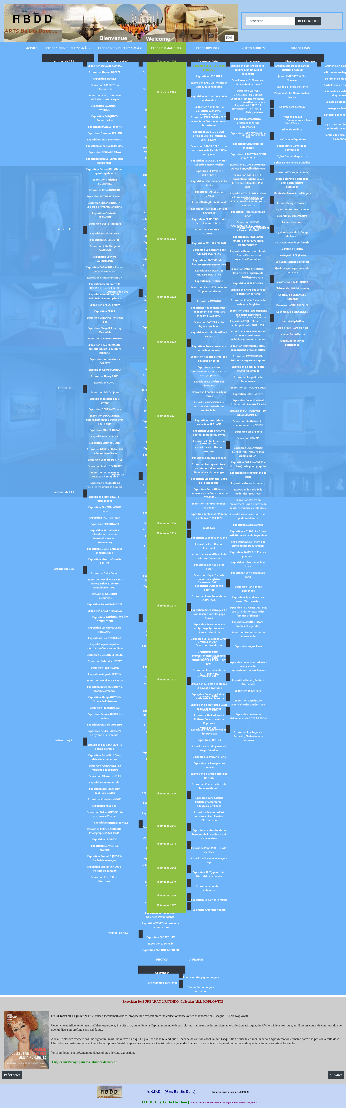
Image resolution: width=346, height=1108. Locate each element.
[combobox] (271, 21)
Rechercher (308, 21)
